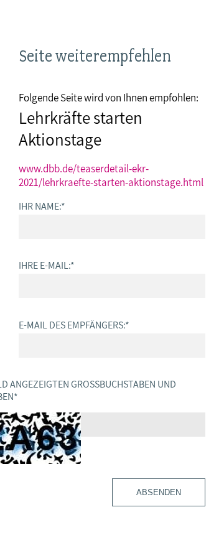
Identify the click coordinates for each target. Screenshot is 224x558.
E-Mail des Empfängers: (74, 325)
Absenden (158, 492)
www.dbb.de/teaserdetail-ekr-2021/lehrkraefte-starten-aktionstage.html (111, 175)
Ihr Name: (42, 206)
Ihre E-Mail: (47, 265)
